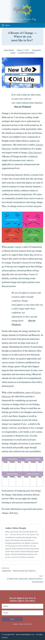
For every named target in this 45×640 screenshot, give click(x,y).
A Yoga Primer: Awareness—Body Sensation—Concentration (25, 579)
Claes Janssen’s (35, 152)
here (16, 512)
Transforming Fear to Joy (22, 19)
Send (12, 619)
